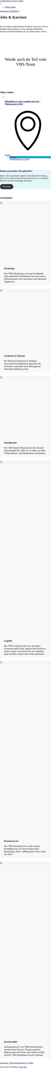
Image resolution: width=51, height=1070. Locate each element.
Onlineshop (4, 11)
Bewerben (6, 187)
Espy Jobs (23, 1067)
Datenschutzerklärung (17, 1063)
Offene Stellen (10, 7)
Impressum (4, 1063)
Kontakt (30, 1063)
